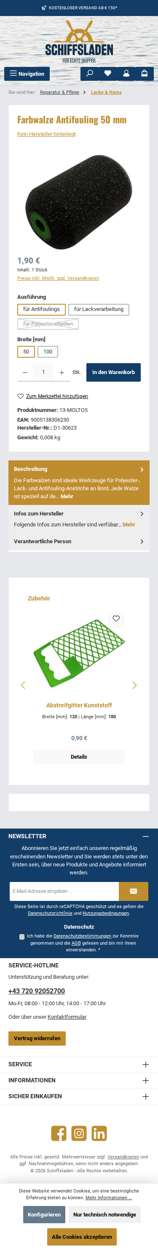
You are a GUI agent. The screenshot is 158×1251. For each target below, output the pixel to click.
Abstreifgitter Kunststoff (79, 705)
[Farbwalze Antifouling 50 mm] (78, 202)
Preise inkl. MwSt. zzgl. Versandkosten (58, 278)
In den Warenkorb (113, 372)
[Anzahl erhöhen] (62, 372)
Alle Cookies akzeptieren (82, 1237)
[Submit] (133, 891)
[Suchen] (89, 74)
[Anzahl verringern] (25, 372)
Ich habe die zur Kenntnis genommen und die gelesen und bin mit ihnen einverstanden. (83, 943)
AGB (76, 943)
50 (26, 351)
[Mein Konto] (126, 74)
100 (47, 351)
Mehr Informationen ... (109, 1198)
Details (79, 757)
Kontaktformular (67, 1017)
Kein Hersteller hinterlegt (46, 134)
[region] (79, 202)
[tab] (79, 482)
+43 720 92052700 (36, 991)
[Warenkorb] (144, 74)
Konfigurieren (44, 1214)
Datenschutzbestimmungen (82, 936)
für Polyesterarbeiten (51, 325)
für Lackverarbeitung (98, 309)
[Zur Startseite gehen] (79, 41)
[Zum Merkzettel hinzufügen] (116, 619)
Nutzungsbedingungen (106, 913)
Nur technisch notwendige (104, 1214)
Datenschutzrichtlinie (50, 913)
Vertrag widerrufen (37, 1038)
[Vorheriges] (23, 685)
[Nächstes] (134, 685)
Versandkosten (123, 1157)
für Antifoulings (41, 309)
